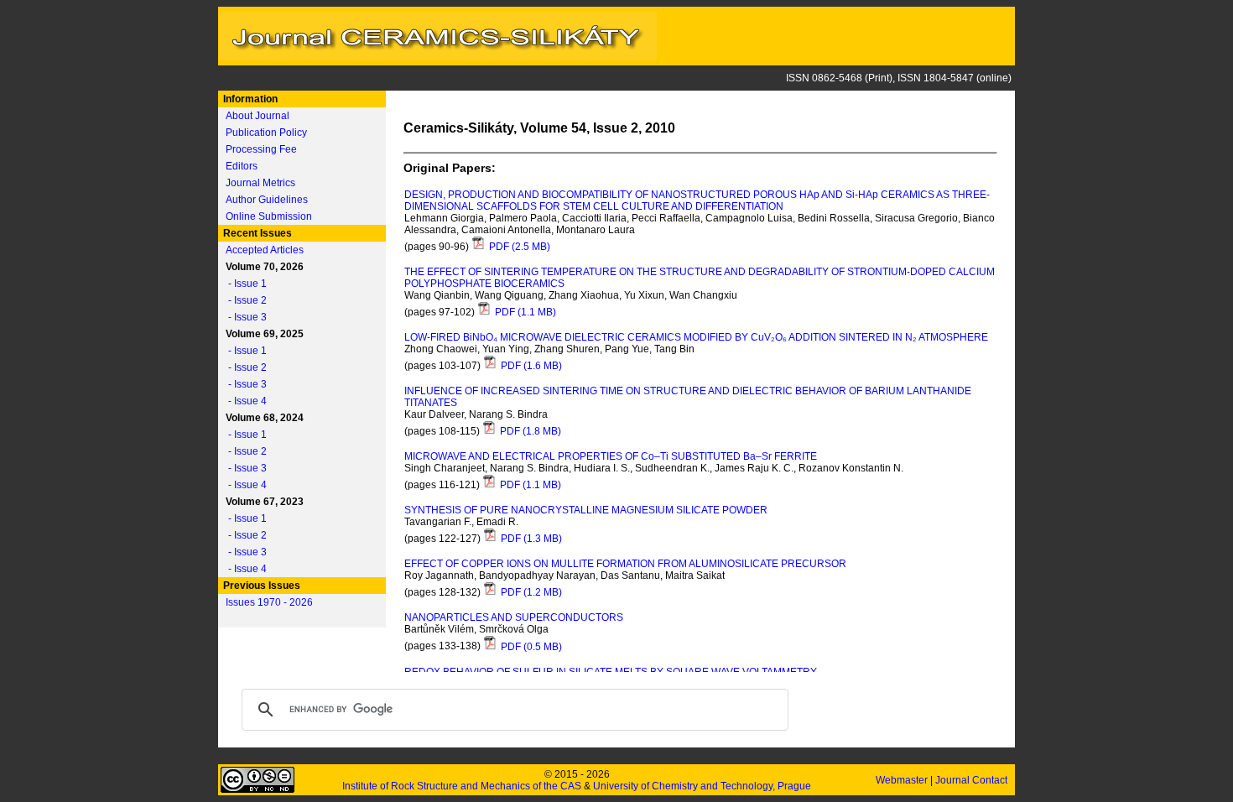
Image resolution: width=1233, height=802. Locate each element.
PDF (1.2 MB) (530, 592)
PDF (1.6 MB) (530, 366)
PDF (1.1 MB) (524, 312)
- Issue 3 (244, 317)
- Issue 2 (244, 300)
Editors (242, 166)
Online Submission (269, 216)
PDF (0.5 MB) (530, 647)
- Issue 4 (244, 401)
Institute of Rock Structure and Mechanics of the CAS (461, 786)
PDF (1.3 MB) (530, 538)
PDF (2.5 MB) (518, 247)
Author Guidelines (267, 200)
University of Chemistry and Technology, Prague (702, 786)
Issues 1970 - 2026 (269, 602)
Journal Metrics (260, 183)
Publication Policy (266, 132)
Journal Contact (972, 780)
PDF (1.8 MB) (529, 431)
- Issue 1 (244, 283)
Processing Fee (261, 149)
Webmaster (903, 780)
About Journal (257, 116)
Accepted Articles (265, 250)
